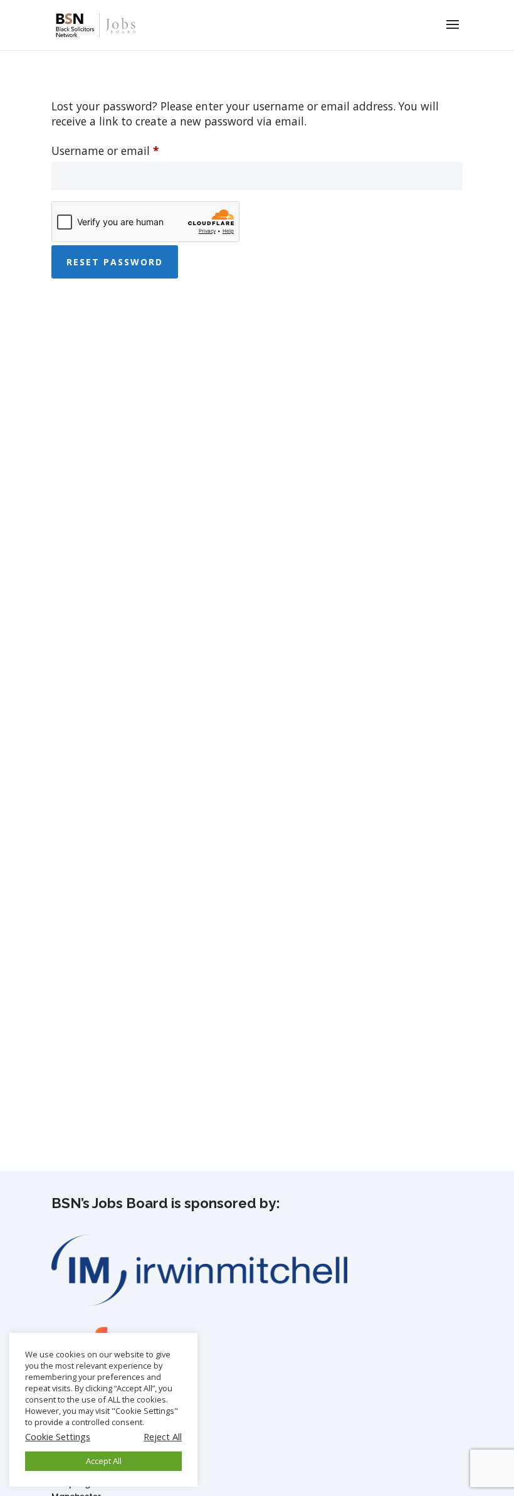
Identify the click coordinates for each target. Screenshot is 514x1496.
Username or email (127, 150)
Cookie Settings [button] (57, 1436)
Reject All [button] (163, 1436)
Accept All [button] (104, 1461)
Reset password (114, 262)
